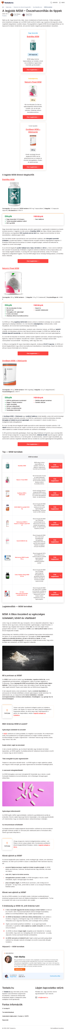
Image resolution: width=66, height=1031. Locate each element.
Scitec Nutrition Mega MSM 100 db (22, 575)
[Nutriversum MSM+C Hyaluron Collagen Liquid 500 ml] (7, 523)
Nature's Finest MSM (33, 82)
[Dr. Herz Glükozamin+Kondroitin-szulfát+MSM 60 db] (7, 593)
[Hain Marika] (8, 959)
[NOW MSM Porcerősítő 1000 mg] (7, 508)
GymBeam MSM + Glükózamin (33, 130)
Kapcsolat (5, 1020)
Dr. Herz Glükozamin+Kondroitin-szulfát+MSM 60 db (22, 593)
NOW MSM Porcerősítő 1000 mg (21, 507)
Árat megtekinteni (32, 70)
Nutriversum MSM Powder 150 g (22, 558)
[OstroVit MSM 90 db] (7, 541)
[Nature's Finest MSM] (7, 480)
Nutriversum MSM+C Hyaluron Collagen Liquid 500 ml (22, 523)
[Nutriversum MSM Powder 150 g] (7, 558)
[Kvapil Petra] (6, 976)
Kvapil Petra (13, 976)
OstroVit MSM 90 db (22, 541)
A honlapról (6, 1008)
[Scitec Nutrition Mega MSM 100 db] (7, 575)
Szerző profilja (19, 969)
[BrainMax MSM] (7, 466)
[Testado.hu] (7, 2)
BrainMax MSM (33, 37)
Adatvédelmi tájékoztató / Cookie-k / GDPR (15, 1016)
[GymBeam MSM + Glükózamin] (7, 494)
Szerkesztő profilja (55, 976)
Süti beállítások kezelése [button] (57, 1028)
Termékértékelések (8, 1012)
